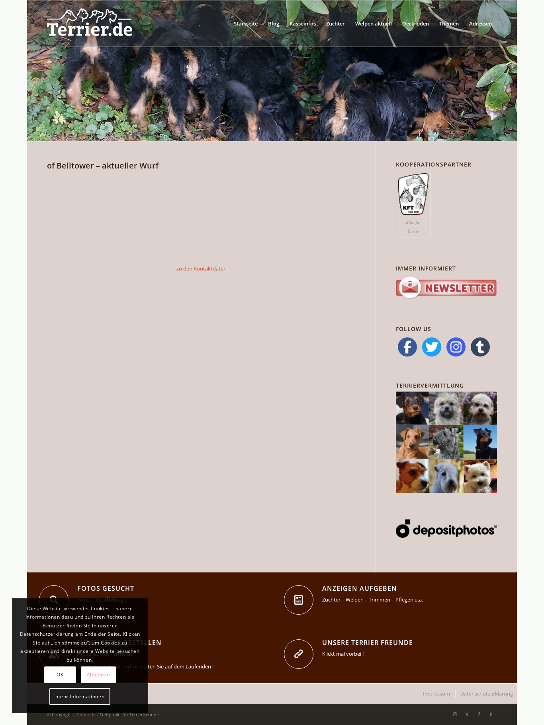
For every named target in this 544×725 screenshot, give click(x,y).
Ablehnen (98, 674)
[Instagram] (456, 347)
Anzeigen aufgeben (359, 588)
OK (60, 674)
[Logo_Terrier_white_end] (89, 23)
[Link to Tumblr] (491, 714)
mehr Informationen (79, 696)
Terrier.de (86, 714)
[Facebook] (407, 347)
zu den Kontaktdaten (201, 268)
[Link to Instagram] (455, 714)
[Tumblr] (480, 347)
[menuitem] (246, 23)
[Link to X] (467, 714)
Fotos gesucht (105, 588)
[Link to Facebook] (479, 714)
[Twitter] (431, 347)
